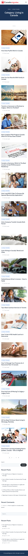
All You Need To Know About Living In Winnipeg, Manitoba (13, 421)
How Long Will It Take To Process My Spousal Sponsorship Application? (12, 194)
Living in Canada (5, 48)
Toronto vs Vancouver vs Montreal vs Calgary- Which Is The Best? (12, 107)
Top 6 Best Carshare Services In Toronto (13, 308)
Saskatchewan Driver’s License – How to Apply (14, 280)
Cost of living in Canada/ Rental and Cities (12, 251)
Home (9, 9)
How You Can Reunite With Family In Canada (12, 78)
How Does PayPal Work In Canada (12, 51)
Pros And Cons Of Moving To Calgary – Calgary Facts (13, 392)
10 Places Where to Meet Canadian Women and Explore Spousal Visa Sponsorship (13, 490)
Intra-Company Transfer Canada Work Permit (13, 223)
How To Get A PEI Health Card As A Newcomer (12, 335)
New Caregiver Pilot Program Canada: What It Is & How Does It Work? (13, 135)
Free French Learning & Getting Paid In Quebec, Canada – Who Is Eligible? (13, 449)
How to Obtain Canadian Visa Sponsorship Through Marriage (14, 480)
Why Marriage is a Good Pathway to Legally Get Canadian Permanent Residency (13, 485)
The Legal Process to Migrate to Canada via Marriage (12, 474)
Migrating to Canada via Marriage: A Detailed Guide (14, 495)
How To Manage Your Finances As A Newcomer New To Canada (12, 364)
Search (2, 462)
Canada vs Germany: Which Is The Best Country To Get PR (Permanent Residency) (13, 164)
